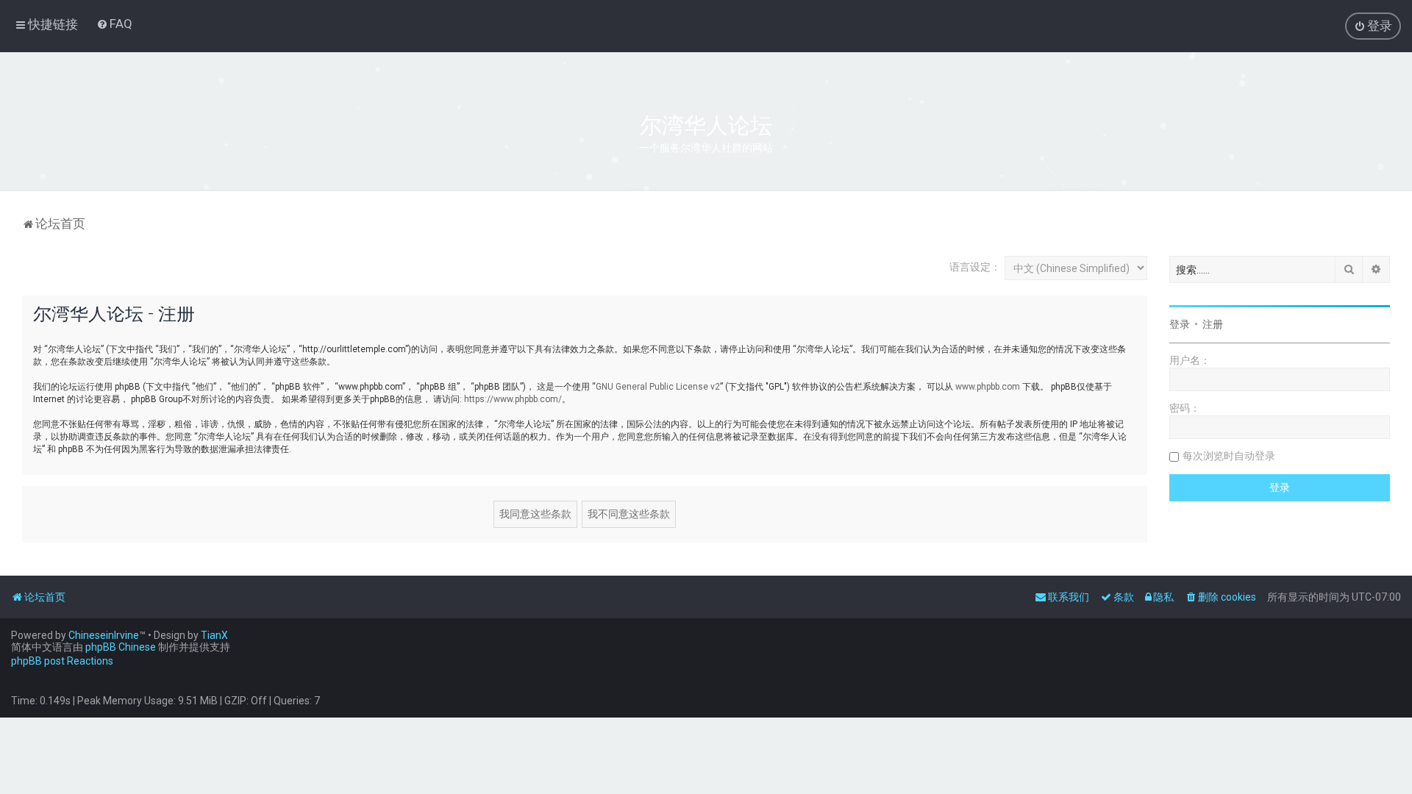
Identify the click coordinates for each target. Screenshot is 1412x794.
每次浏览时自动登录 (1229, 456)
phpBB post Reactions (62, 661)
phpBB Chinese (120, 647)
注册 (1212, 324)
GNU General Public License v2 (658, 387)
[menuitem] (114, 23)
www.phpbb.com (987, 387)
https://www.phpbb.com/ (513, 399)
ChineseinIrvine (103, 635)
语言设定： (975, 267)
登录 (1179, 324)
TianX (214, 635)
